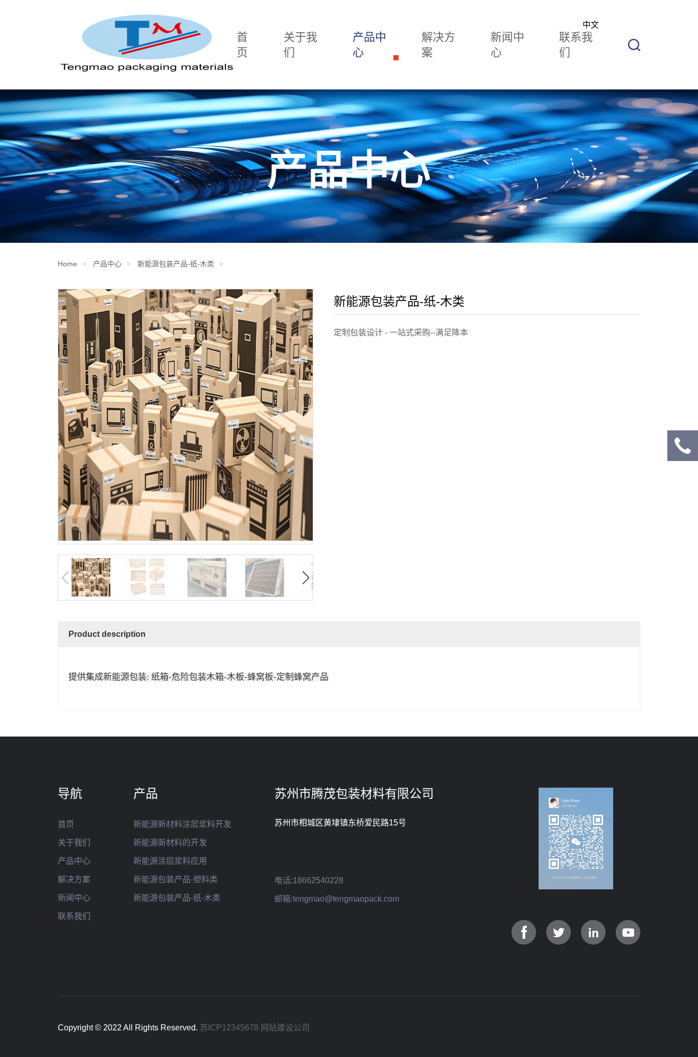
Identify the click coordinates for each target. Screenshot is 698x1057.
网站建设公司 (285, 1027)
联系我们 (576, 45)
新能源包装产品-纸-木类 (175, 264)
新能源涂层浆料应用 (170, 861)
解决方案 (438, 45)
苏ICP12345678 (229, 1027)
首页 (242, 45)
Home (67, 264)
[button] (305, 577)
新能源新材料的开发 (170, 842)
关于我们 (300, 45)
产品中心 (369, 45)
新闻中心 (507, 45)
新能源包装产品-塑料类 (175, 879)
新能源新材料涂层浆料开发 (182, 824)
